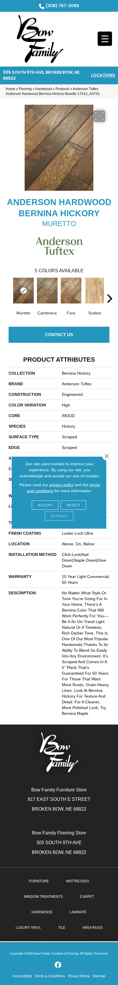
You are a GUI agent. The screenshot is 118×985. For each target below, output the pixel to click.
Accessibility (22, 976)
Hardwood (44, 89)
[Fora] (71, 290)
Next (109, 290)
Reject (73, 505)
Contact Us (59, 334)
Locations (103, 75)
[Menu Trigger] (105, 39)
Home (10, 89)
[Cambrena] (47, 290)
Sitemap (99, 976)
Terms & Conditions (50, 976)
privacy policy (61, 484)
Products (62, 89)
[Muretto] (23, 290)
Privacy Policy (79, 976)
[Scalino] (95, 290)
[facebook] (58, 965)
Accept (45, 505)
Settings (59, 516)
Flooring (25, 89)
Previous (8, 290)
